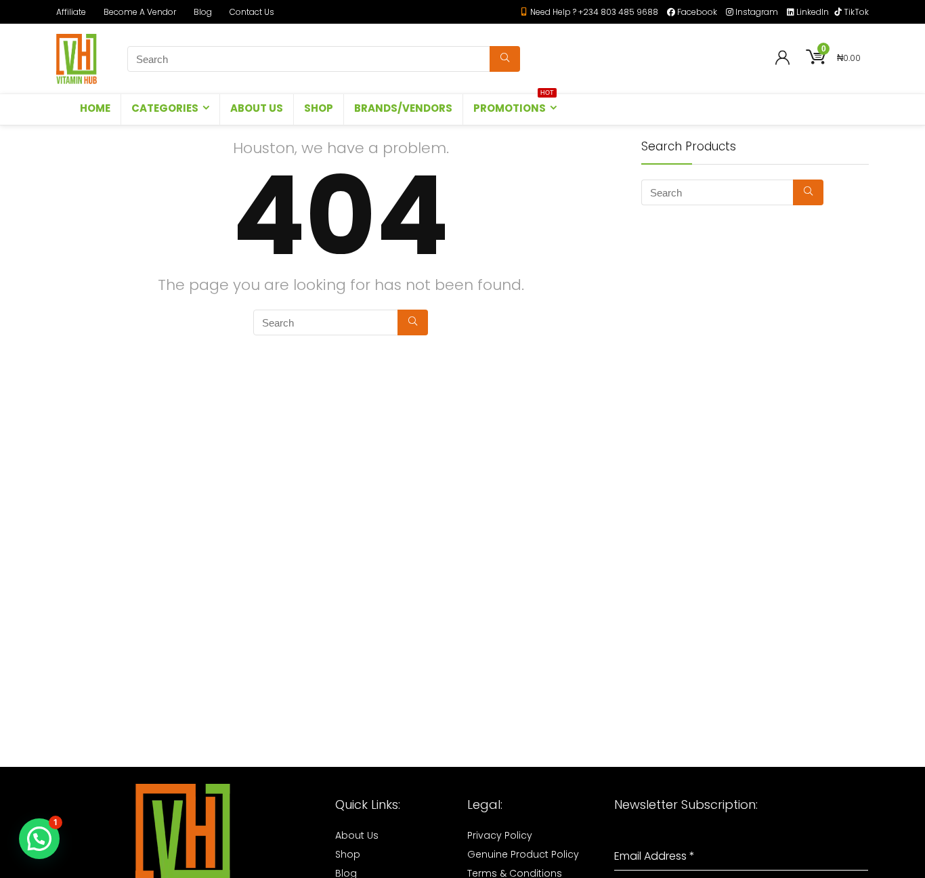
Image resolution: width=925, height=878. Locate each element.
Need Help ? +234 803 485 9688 (594, 12)
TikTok (856, 12)
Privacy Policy (499, 835)
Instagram (756, 12)
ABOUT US (256, 108)
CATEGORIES (164, 108)
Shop (347, 854)
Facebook (697, 12)
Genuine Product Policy (523, 854)
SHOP (318, 108)
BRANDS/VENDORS (403, 108)
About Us (357, 835)
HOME (95, 108)
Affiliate (71, 12)
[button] (39, 838)
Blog (203, 12)
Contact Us (252, 12)
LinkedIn (812, 12)
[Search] (505, 59)
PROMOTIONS (513, 104)
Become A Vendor (140, 12)
